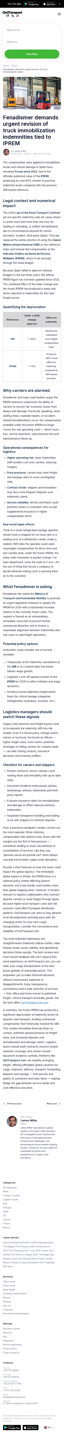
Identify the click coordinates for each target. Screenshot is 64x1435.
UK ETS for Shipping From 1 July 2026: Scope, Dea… (29, 1250)
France (6, 1223)
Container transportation (15, 1293)
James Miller (28, 1120)
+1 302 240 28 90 (11, 1390)
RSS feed (7, 1266)
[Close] (59, 4)
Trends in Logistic (11, 1195)
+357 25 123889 (11, 1370)
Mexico (6, 1227)
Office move (9, 1281)
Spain (5, 1211)
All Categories (10, 1187)
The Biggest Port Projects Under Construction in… (27, 1246)
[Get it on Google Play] (12, 1427)
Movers (6, 1297)
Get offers (32, 54)
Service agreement (12, 1344)
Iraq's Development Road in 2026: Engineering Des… (29, 1242)
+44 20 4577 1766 (12, 1383)
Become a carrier (11, 1328)
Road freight (9, 1289)
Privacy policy (10, 1348)
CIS (4, 1215)
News (14, 65)
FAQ (5, 1336)
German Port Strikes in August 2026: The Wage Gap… (29, 1254)
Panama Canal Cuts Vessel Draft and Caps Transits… (28, 1258)
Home (6, 65)
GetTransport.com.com (34, 1002)
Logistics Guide (10, 1199)
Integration (8, 1341)
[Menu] (59, 14)
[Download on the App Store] (31, 1427)
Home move (9, 1285)
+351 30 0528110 (11, 1377)
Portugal (7, 1207)
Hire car (7, 1305)
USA (5, 1203)
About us (7, 1332)
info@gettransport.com (14, 1397)
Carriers (7, 1219)
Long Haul (8, 1309)
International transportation (16, 1313)
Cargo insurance (11, 1352)
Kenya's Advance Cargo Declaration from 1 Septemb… (29, 1262)
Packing (7, 1301)
